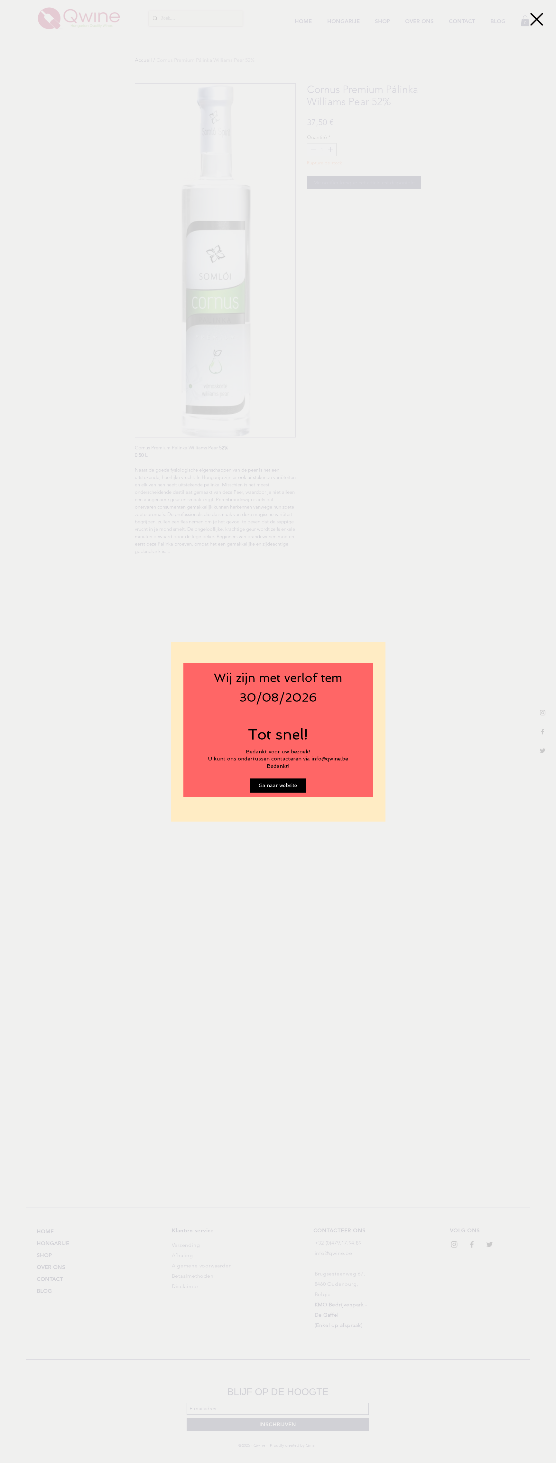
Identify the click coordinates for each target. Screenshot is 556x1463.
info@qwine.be (329, 759)
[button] (536, 19)
